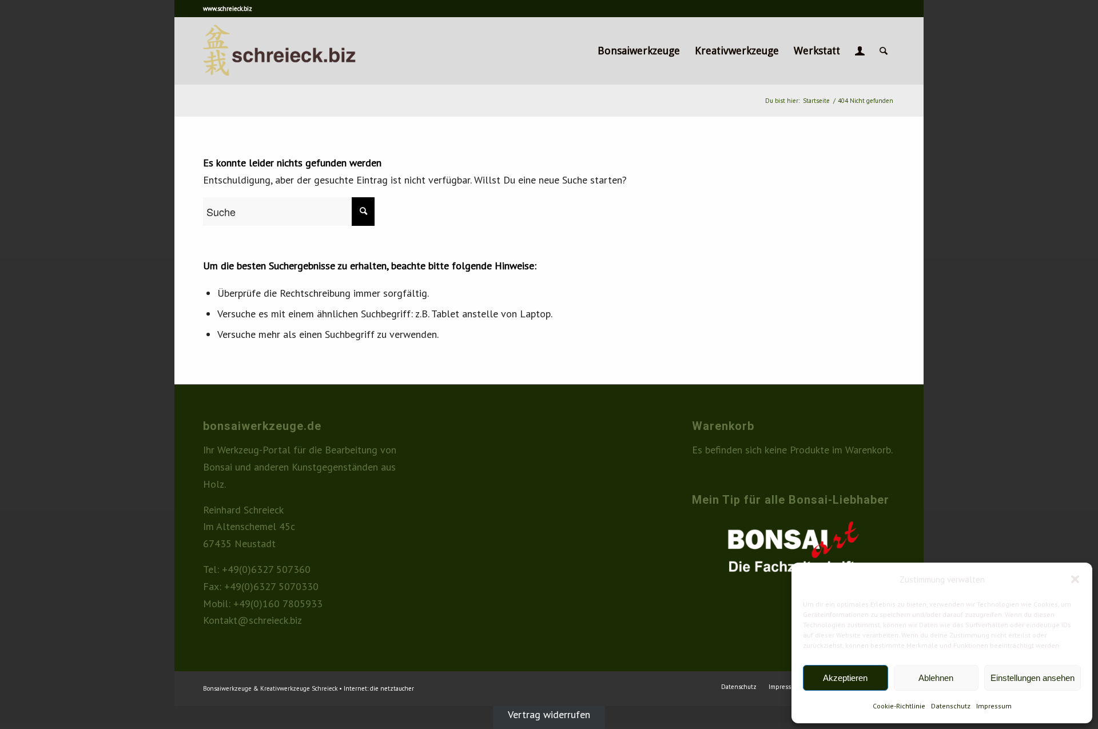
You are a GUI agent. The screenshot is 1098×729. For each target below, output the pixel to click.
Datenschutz (950, 706)
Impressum (994, 706)
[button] (1075, 579)
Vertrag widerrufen (549, 714)
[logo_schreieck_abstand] (299, 51)
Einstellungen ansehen (1032, 678)
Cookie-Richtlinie (899, 706)
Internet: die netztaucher (379, 688)
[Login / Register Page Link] (860, 51)
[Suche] (883, 51)
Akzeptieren (845, 678)
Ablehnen (935, 678)
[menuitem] (638, 51)
